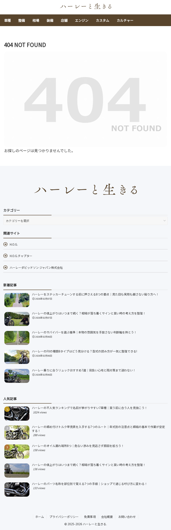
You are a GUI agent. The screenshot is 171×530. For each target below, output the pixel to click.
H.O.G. (14, 244)
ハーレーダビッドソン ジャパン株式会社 (36, 267)
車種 (7, 20)
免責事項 (90, 517)
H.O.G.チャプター (21, 256)
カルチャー (125, 20)
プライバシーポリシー (64, 517)
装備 (50, 20)
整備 (21, 20)
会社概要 (107, 517)
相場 (36, 20)
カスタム (102, 20)
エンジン (81, 20)
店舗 (64, 20)
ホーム (39, 517)
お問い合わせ (127, 517)
